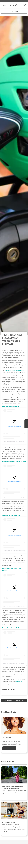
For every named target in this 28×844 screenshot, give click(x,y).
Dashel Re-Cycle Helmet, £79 (11, 406)
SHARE (4, 689)
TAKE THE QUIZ (9, 748)
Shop (4, 5)
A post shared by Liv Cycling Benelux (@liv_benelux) (15, 497)
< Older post (8, 700)
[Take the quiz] (14, 725)
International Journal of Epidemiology (14, 370)
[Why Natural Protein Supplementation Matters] (14, 810)
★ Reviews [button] (26, 424)
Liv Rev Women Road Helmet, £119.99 (14, 461)
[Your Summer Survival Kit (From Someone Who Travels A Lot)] (14, 774)
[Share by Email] (14, 689)
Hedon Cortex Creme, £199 (10, 628)
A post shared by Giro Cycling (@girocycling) (14, 550)
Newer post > (21, 700)
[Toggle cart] (24, 5)
